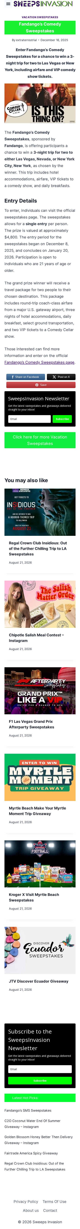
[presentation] (40, 512)
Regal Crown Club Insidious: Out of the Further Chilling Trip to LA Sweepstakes (38, 548)
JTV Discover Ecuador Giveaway (38, 981)
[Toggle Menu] (8, 4)
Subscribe (62, 419)
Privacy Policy (26, 1201)
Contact (50, 1210)
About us (31, 1210)
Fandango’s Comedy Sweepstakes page (39, 362)
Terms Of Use (54, 1201)
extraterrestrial (26, 40)
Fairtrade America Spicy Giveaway (31, 1153)
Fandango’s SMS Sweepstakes (27, 1110)
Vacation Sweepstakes (40, 17)
